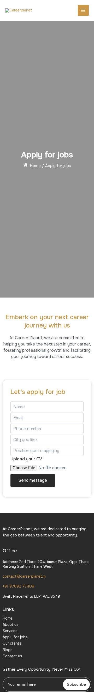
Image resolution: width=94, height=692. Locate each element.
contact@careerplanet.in (24, 576)
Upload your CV (26, 459)
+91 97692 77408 (18, 586)
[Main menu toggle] (83, 10)
